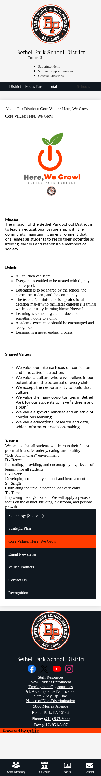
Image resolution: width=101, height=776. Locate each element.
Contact (89, 772)
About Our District (20, 109)
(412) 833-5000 (57, 718)
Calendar (44, 772)
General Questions (51, 76)
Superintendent (49, 66)
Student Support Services (55, 71)
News (67, 772)
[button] (83, 86)
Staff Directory (16, 772)
